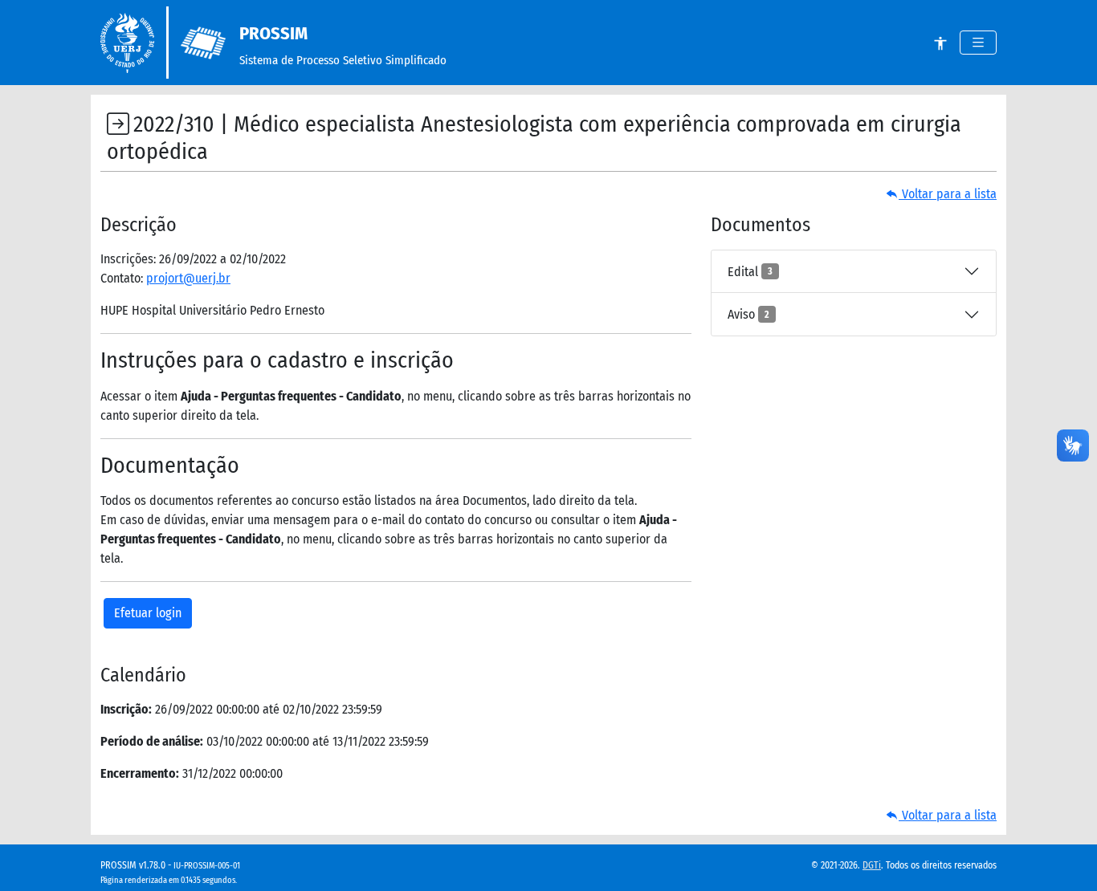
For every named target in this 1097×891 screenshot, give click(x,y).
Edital (750, 271)
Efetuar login (147, 612)
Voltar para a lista (948, 193)
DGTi (872, 865)
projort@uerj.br (188, 278)
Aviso (748, 314)
